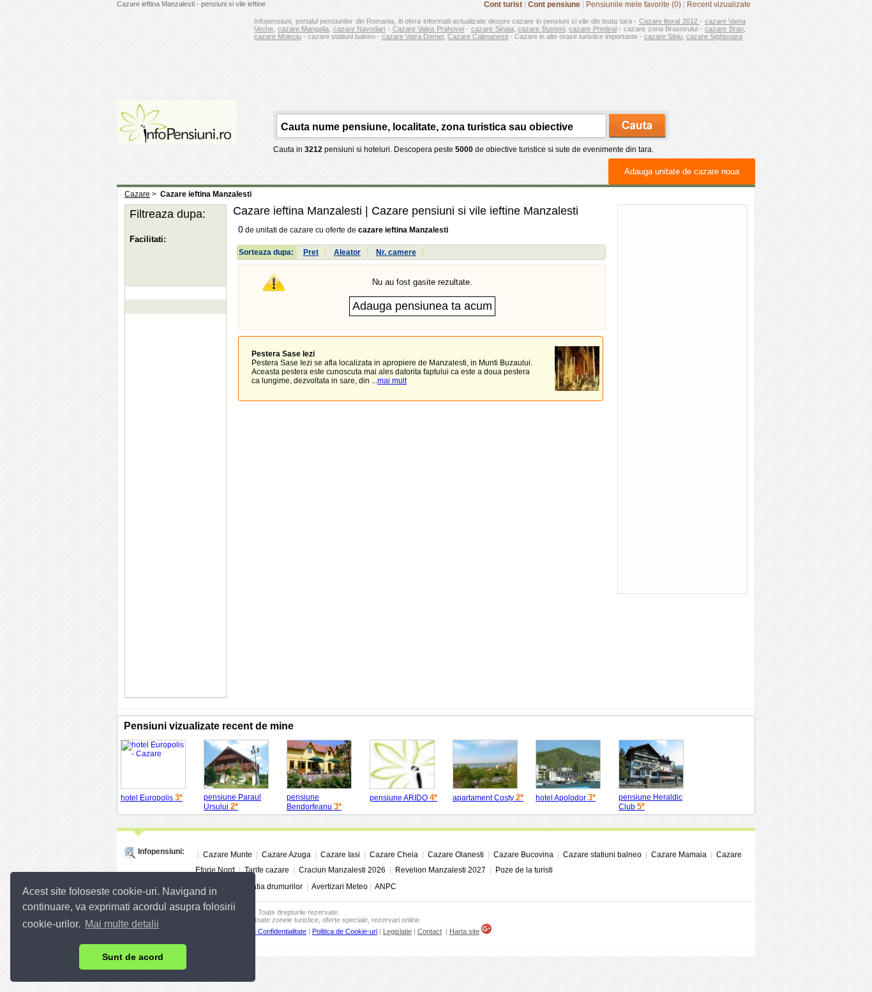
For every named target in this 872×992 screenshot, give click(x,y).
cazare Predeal (593, 29)
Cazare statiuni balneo (602, 854)
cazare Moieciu (277, 36)
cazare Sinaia (492, 29)
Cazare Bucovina (523, 854)
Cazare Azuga (286, 854)
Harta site (464, 931)
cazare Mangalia (303, 29)
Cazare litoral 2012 (669, 21)
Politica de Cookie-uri (344, 931)
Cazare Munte (227, 854)
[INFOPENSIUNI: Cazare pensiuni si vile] (177, 135)
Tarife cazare (266, 870)
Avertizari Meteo (340, 886)
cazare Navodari (359, 29)
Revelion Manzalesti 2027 (440, 870)
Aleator (347, 252)
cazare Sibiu (663, 36)
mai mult (392, 380)
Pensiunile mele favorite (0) (633, 4)
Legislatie (397, 931)
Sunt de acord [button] (132, 957)
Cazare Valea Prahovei (428, 29)
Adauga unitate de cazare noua (681, 171)
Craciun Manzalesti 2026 (342, 870)
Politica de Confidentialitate (265, 931)
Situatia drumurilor (271, 886)
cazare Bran (724, 29)
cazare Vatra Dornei (413, 36)
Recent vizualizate (719, 4)
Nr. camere (396, 252)
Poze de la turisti (524, 870)
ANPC (385, 886)
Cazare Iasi (340, 854)
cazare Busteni (541, 29)
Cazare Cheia (394, 854)
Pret (311, 252)
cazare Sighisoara (714, 36)
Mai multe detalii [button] (122, 924)
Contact (429, 931)
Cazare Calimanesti (477, 36)
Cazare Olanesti (456, 854)
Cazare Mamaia (679, 854)
